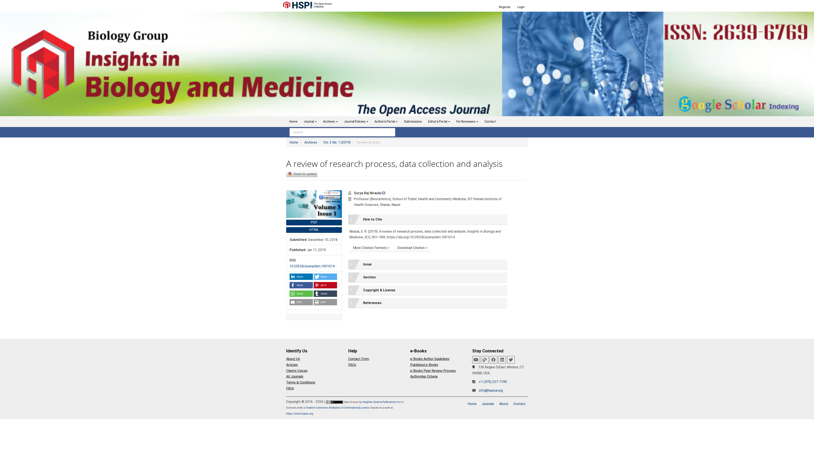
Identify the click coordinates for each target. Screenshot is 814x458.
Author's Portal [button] (385, 121)
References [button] (372, 303)
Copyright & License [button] (379, 290)
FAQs (290, 388)
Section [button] (369, 277)
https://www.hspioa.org (299, 413)
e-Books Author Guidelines (429, 359)
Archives (310, 142)
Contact (490, 121)
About (503, 404)
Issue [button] (367, 264)
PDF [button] (314, 222)
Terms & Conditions (300, 382)
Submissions (413, 121)
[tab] (427, 219)
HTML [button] (314, 230)
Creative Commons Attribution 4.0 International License (337, 407)
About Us (293, 359)
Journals (488, 404)
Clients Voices (297, 371)
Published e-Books (424, 365)
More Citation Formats (370, 248)
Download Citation (411, 248)
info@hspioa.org (491, 390)
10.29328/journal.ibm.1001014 (312, 266)
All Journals (294, 376)
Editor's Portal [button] (438, 121)
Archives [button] (329, 121)
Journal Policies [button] (355, 121)
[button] (301, 277)
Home (293, 121)
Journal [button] (309, 121)
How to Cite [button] (372, 219)
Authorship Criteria (424, 376)
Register (505, 7)
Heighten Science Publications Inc (381, 402)
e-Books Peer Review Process (433, 371)
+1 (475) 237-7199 (493, 382)
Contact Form (358, 359)
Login (521, 7)
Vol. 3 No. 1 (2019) (337, 142)
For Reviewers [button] (466, 121)
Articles (292, 365)
